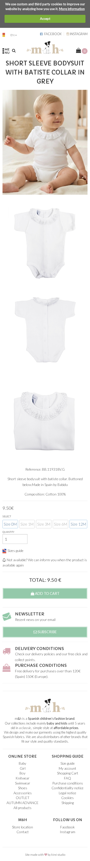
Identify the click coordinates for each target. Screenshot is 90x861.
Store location (22, 827)
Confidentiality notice (68, 788)
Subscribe (47, 632)
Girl (23, 768)
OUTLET (23, 798)
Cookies (67, 798)
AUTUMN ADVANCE (22, 803)
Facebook (52, 34)
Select (6, 516)
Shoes (22, 788)
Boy (23, 773)
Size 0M (10, 524)
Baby (22, 763)
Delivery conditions (39, 648)
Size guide (67, 763)
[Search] (14, 50)
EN (12, 35)
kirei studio (58, 854)
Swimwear (22, 783)
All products (23, 808)
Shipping (68, 803)
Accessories (23, 793)
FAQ (67, 778)
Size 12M (78, 524)
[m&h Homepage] (45, 46)
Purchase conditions (41, 665)
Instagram (78, 34)
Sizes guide (16, 550)
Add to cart (47, 593)
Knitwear (23, 778)
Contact (22, 832)
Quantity (8, 531)
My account (67, 768)
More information (72, 9)
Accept (45, 19)
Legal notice (67, 793)
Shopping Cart (67, 773)
